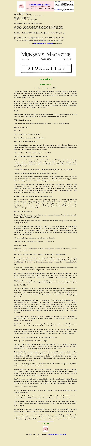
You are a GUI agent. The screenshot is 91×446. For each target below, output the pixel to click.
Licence (41, 40)
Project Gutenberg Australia (39, 5)
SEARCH (56, 9)
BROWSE (57, 1)
